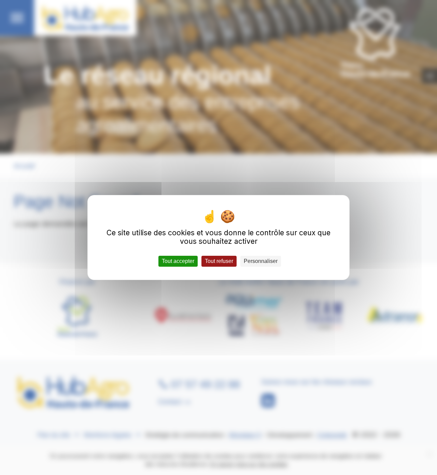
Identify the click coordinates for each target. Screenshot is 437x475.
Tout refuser (219, 261)
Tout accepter (178, 261)
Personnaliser (261, 261)
